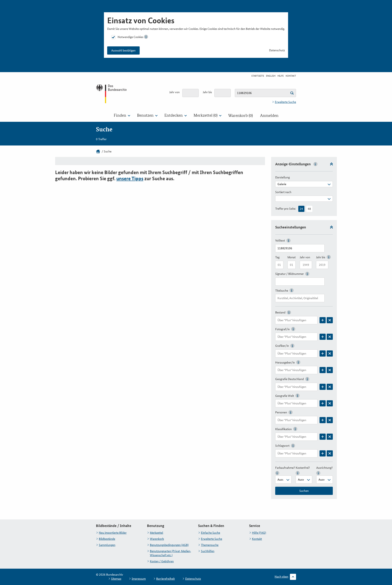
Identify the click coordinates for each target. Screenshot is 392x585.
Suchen (304, 491)
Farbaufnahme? (285, 468)
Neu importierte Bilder (113, 533)
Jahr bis (207, 92)
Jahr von (174, 92)
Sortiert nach (283, 192)
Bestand (280, 312)
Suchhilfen (207, 551)
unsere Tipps (129, 178)
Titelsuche (281, 290)
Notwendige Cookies (130, 37)
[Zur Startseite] (111, 93)
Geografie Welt (284, 396)
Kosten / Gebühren (162, 561)
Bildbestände (107, 539)
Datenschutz (277, 50)
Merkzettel (156, 533)
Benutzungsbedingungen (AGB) (169, 545)
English (270, 75)
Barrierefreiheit (165, 579)
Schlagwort (282, 445)
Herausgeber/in (285, 362)
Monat (291, 257)
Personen (281, 412)
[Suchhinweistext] (292, 93)
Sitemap (116, 579)
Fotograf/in (282, 329)
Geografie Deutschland (289, 379)
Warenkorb (157, 539)
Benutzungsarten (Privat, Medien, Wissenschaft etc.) (170, 553)
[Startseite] (98, 151)
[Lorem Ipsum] (323, 320)
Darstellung (282, 177)
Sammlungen (107, 545)
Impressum (139, 579)
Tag (277, 257)
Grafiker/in (282, 346)
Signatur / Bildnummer (289, 274)
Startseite (257, 75)
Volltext (280, 240)
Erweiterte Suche (285, 102)
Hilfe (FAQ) (259, 533)
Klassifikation (283, 429)
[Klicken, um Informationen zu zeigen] (146, 37)
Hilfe (280, 75)
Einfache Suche (210, 533)
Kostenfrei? (303, 468)
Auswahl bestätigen (123, 50)
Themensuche (209, 545)
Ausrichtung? (324, 468)
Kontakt (291, 75)
